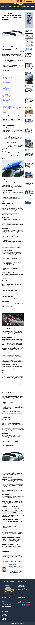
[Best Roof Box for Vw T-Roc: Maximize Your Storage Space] (29, 145)
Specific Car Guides (25, 6)
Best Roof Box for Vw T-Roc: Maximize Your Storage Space (29, 150)
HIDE (7, 76)
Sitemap (3, 607)
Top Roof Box (18, 4)
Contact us (4, 601)
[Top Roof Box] (13, 4)
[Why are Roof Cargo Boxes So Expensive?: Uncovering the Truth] (29, 111)
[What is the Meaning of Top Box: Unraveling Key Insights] (29, 40)
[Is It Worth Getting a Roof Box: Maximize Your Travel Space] (29, 176)
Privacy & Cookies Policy (7, 604)
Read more (28, 72)
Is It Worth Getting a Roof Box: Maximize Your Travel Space (28, 181)
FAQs (3, 603)
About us (3, 600)
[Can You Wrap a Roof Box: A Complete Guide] (29, 79)
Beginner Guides (16, 6)
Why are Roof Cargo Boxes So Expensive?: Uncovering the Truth (29, 116)
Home (2, 6)
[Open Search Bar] (17, 9)
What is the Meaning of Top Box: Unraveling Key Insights (29, 49)
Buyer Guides (8, 6)
